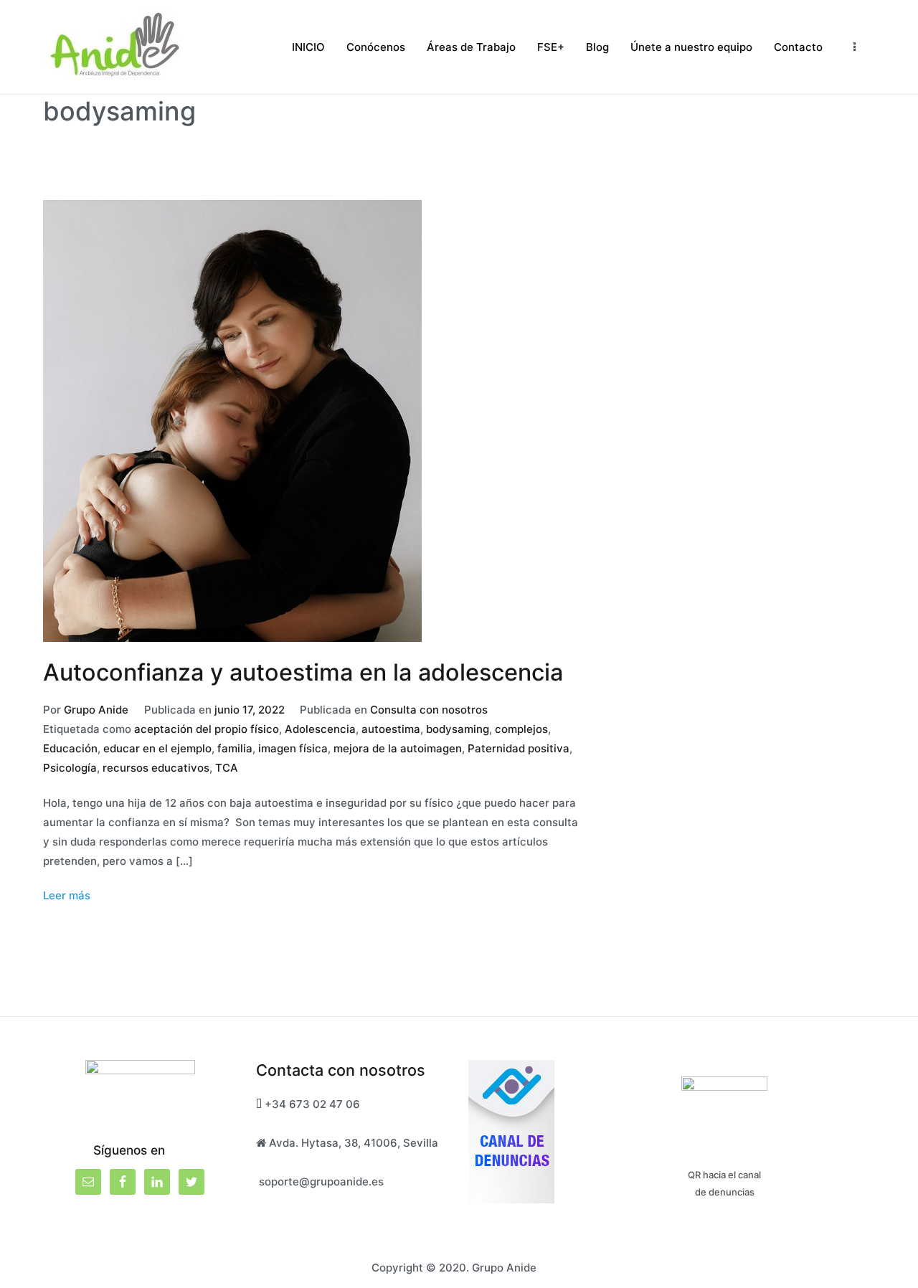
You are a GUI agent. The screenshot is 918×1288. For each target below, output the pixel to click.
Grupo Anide (96, 709)
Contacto (798, 47)
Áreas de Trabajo (471, 47)
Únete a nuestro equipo (691, 47)
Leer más (66, 895)
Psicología (70, 768)
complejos (521, 729)
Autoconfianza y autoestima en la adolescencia (303, 672)
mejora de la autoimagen (397, 748)
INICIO (308, 47)
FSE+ (550, 47)
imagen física (293, 748)
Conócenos (375, 47)
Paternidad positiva (518, 748)
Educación (70, 748)
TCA (226, 768)
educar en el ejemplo (157, 748)
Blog (597, 47)
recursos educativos (156, 768)
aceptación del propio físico (206, 729)
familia (234, 748)
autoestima (390, 729)
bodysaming (457, 729)
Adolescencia (320, 729)
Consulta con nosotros (429, 709)
